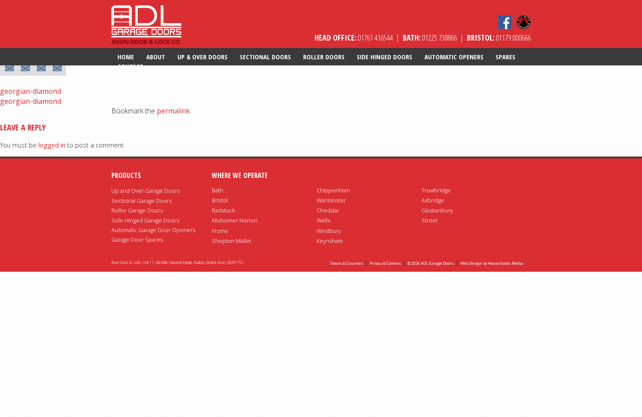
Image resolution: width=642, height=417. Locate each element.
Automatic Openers (454, 56)
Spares (505, 56)
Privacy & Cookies (385, 263)
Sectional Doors (265, 56)
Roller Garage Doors (137, 210)
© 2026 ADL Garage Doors (430, 263)
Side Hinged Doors (384, 56)
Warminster (331, 200)
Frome (220, 231)
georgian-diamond (30, 91)
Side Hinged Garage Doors (145, 220)
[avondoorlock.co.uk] (146, 23)
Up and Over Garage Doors (145, 191)
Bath (217, 190)
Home (125, 56)
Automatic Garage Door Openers (153, 230)
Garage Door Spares (137, 239)
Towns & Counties (346, 263)
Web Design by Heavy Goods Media (491, 263)
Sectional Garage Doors (141, 201)
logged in (52, 145)
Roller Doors (324, 56)
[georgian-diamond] (35, 69)
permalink (173, 111)
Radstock (223, 210)
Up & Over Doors (202, 56)
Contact (130, 66)
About (155, 56)
